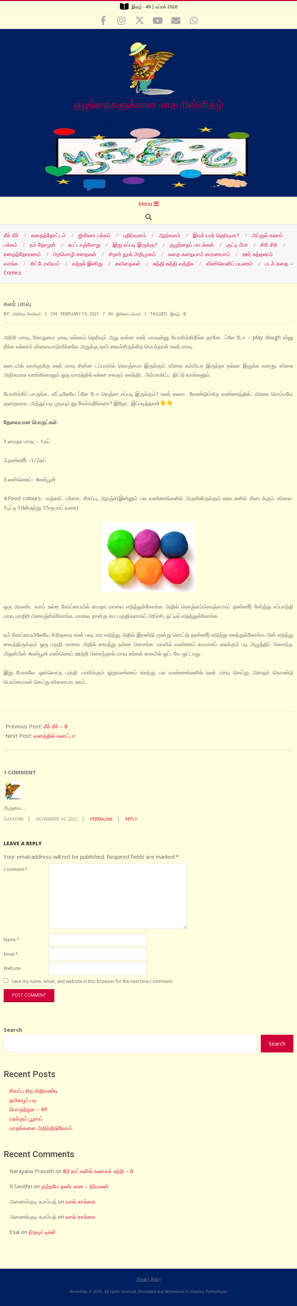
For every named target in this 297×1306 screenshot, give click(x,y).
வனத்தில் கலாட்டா (54, 735)
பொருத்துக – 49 (28, 1109)
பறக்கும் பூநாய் (26, 1118)
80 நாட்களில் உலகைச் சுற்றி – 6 (98, 1171)
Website (12, 968)
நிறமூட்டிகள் (42, 1231)
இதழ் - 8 (178, 314)
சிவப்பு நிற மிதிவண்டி (33, 1090)
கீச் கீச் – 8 (55, 726)
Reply (131, 819)
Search (13, 1029)
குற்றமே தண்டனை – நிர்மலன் (75, 1186)
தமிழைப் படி (23, 1100)
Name (11, 939)
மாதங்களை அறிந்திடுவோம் (40, 1127)
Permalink (101, 819)
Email (11, 954)
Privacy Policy (149, 1279)
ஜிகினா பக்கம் (128, 314)
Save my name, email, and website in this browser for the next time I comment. (92, 981)
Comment (15, 869)
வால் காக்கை (81, 1201)
